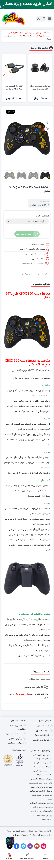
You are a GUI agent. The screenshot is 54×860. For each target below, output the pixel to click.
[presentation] (4, 76)
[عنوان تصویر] (27, 4)
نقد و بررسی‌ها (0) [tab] (28, 273)
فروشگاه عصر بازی (43, 32)
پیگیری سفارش (15, 738)
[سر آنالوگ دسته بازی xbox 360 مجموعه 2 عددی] (40, 68)
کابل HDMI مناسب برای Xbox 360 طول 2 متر (14, 87)
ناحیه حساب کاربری (14, 733)
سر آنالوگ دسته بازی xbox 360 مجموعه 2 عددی (40, 87)
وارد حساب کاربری (21, 694)
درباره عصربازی (43, 725)
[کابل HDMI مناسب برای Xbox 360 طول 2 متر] (14, 68)
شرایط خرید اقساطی (40, 739)
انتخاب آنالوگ (42, 216)
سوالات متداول (42, 730)
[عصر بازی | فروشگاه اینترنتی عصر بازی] (13, 18)
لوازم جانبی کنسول (26, 32)
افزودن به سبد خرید (24, 234)
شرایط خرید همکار (41, 735)
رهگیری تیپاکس (15, 743)
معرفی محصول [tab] (43, 273)
